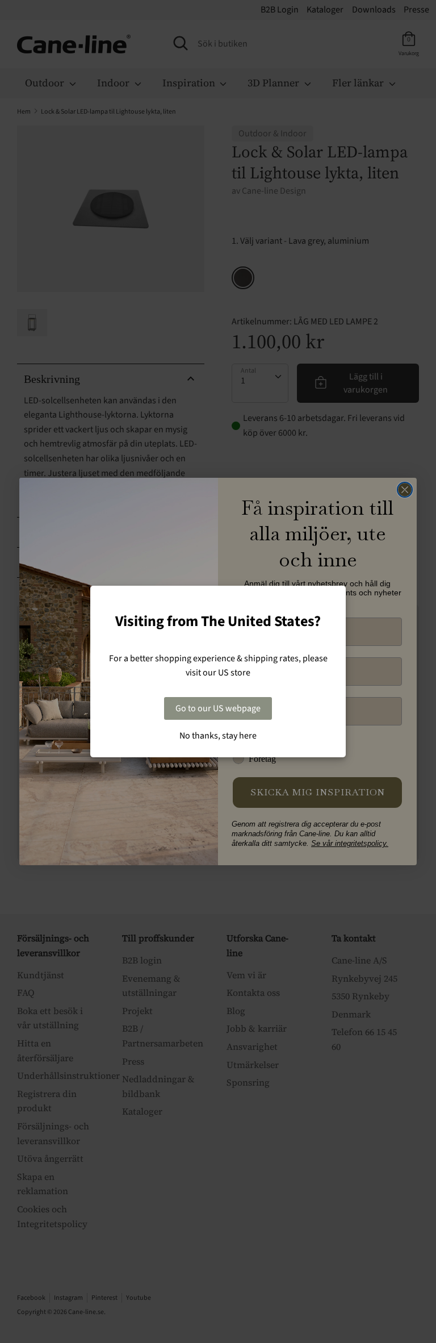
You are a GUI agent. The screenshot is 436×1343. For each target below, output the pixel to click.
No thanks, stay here (218, 735)
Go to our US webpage (218, 708)
